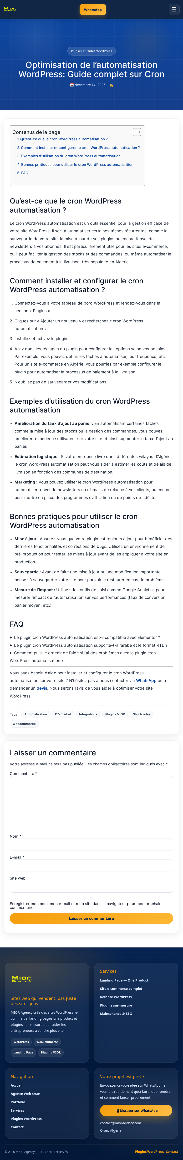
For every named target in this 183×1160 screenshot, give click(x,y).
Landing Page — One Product (124, 980)
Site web (17, 878)
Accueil (16, 1085)
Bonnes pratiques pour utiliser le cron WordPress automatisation (77, 164)
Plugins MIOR (115, 714)
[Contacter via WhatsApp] (170, 1150)
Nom (15, 836)
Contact (17, 1127)
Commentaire (23, 773)
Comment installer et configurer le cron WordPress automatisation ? (80, 147)
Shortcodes (141, 714)
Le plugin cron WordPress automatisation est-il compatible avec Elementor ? (87, 637)
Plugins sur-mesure (116, 1005)
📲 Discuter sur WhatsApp (136, 1110)
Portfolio (18, 1102)
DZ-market (63, 714)
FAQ (24, 173)
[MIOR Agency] (10, 9)
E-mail (17, 857)
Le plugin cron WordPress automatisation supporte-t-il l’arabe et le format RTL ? (91, 645)
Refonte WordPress (116, 997)
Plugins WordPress (26, 1118)
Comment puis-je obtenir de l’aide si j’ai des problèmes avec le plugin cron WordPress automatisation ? (83, 657)
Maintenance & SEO (116, 1013)
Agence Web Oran (25, 1093)
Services (17, 1110)
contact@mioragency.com (120, 1123)
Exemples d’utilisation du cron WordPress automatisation (71, 156)
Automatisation (35, 714)
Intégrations (88, 714)
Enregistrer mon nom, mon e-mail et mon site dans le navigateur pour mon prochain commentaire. (85, 905)
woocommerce (24, 724)
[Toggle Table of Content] (134, 132)
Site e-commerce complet (121, 988)
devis (42, 688)
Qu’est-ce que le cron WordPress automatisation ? (64, 139)
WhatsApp (93, 10)
